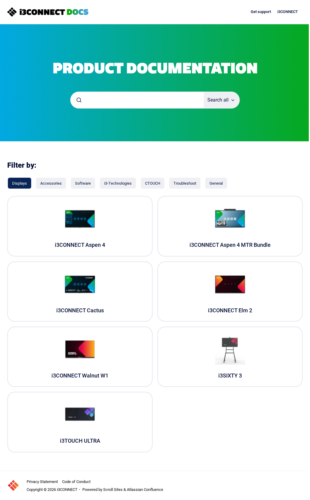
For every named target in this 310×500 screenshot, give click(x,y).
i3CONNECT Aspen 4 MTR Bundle (230, 245)
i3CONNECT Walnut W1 (79, 375)
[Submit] (79, 100)
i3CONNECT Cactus (80, 310)
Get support (261, 11)
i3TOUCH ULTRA (80, 441)
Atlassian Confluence (145, 489)
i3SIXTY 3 (230, 375)
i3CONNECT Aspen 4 (80, 245)
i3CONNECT (287, 11)
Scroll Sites (113, 489)
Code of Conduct (76, 481)
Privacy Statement (42, 481)
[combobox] (137, 100)
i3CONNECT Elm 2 (230, 310)
